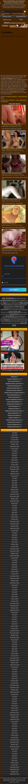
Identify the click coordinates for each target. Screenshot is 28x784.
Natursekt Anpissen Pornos (13, 411)
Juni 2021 (14, 508)
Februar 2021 (14, 517)
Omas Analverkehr (13, 413)
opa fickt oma (20, 319)
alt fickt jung (23, 298)
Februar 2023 (14, 462)
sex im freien (7, 323)
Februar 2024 (14, 437)
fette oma (24, 302)
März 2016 (15, 651)
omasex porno (13, 319)
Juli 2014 (14, 696)
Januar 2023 (14, 464)
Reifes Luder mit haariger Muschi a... (12, 149)
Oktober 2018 (14, 580)
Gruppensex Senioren (13, 404)
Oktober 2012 (14, 744)
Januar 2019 (14, 574)
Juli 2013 (14, 724)
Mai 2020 (14, 537)
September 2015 (14, 664)
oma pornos (21, 318)
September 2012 (14, 746)
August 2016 (14, 639)
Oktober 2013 (14, 717)
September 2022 (14, 473)
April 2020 (14, 539)
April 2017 (14, 621)
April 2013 (14, 730)
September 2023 (14, 446)
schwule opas (19, 203)
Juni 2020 (14, 535)
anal (6, 252)
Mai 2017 (14, 619)
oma (17, 252)
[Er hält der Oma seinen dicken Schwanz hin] (13, 114)
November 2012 (14, 742)
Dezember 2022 (14, 467)
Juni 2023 (14, 453)
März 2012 (15, 760)
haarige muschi (18, 309)
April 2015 (14, 676)
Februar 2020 (14, 544)
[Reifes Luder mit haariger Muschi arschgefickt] (13, 139)
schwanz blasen (8, 321)
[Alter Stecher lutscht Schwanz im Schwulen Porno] (13, 189)
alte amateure (8, 298)
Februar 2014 (14, 708)
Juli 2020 (14, 533)
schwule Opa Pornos (13, 422)
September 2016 (14, 637)
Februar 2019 (14, 571)
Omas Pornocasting (13, 415)
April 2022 (14, 485)
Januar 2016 (14, 655)
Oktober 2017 (14, 608)
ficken (9, 252)
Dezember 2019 (14, 548)
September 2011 (14, 774)
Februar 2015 (14, 680)
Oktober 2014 (14, 690)
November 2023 (14, 442)
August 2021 (14, 503)
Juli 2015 (14, 669)
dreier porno (9, 303)
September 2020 (14, 528)
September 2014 (14, 692)
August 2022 (14, 476)
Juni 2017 (14, 617)
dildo (5, 303)
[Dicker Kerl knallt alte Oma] (13, 214)
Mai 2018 (14, 592)
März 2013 (15, 733)
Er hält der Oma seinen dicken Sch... (12, 124)
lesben (22, 312)
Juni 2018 (14, 589)
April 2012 (14, 758)
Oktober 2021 (14, 498)
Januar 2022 (14, 492)
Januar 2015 (14, 683)
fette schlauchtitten (20, 227)
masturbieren (14, 314)
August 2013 (14, 721)
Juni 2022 (14, 480)
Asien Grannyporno (13, 381)
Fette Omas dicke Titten (13, 390)
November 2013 (14, 715)
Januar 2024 (14, 439)
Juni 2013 (14, 726)
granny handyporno (16, 308)
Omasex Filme (7, 16)
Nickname (7, 274)
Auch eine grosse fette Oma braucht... (12, 173)
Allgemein (14, 376)
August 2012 (14, 749)
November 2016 (14, 633)
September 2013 (14, 719)
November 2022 (14, 469)
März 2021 (15, 514)
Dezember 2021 (14, 494)
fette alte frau (15, 303)
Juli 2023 (14, 451)
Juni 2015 (14, 671)
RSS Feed (14, 13)
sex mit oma (4, 101)
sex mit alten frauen (21, 100)
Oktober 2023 (14, 444)
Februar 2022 (14, 489)
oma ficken (12, 100)
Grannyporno (14, 91)
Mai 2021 (14, 510)
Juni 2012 (14, 753)
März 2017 (15, 624)
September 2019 (14, 555)
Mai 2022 (14, 483)
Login (3, 14)
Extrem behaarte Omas (13, 388)
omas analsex (16, 153)
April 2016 (14, 649)
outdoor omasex (13, 417)
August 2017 (14, 612)
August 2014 (14, 694)
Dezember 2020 (14, 521)
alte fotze (7, 128)
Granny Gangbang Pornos (13, 399)
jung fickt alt (13, 128)
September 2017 (14, 610)
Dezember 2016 (14, 630)
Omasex (19, 128)
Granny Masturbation (13, 401)
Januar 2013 (14, 737)
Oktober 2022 (14, 471)
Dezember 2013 (14, 712)
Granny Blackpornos (13, 395)
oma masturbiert (13, 318)
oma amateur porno (18, 177)
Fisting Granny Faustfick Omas (14, 392)
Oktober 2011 (14, 771)
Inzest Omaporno (14, 406)
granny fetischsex (13, 397)
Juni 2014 (14, 699)
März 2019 (15, 569)
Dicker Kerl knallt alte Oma (9, 223)
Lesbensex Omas (13, 408)
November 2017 (14, 605)
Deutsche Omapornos (13, 386)
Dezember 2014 (14, 685)
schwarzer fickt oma (16, 321)
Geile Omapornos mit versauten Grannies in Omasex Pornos (14, 2)
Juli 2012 (14, 751)
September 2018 (14, 583)
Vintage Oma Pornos (13, 426)
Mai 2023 (14, 455)
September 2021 (14, 501)
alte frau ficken (8, 177)
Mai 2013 (14, 728)
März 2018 (15, 596)
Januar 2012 (14, 765)
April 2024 (14, 435)
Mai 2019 (14, 564)
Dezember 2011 (14, 767)
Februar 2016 (14, 653)
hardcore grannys (4, 312)
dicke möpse (20, 300)
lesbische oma (6, 314)
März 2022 (15, 487)
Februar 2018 (14, 599)
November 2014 (14, 687)
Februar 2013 (14, 735)
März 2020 (15, 542)
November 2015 (14, 660)
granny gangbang (14, 306)
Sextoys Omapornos (13, 424)
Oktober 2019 (14, 553)
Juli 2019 (14, 560)
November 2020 (14, 523)
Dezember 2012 (14, 740)
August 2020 (14, 530)
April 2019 (14, 567)
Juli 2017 (14, 614)
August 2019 (14, 558)
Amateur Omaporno (11, 96)
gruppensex (11, 309)
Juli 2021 (14, 505)
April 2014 (14, 703)
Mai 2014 (14, 701)
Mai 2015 (14, 674)
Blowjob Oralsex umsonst (13, 383)
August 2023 (14, 448)
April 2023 (14, 458)
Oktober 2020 (14, 526)
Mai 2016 (14, 646)
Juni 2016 (14, 644)
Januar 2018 (14, 601)
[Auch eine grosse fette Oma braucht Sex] (13, 164)
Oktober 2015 (14, 662)
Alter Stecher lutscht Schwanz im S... (12, 199)
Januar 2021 (14, 519)
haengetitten (24, 309)
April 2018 (14, 594)
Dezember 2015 (14, 658)
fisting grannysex (18, 304)
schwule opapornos (10, 203)
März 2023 (15, 460)
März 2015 (15, 678)
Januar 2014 (14, 710)
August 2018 (14, 585)
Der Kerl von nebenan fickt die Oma (11, 248)
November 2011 (14, 769)
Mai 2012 (14, 755)
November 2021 (14, 496)
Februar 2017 (14, 626)
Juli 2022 (14, 478)
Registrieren (7, 13)
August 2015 (14, 667)
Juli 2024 (14, 432)
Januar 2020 (14, 546)
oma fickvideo (18, 316)
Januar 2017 (14, 628)
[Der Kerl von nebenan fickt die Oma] (13, 238)
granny (13, 252)
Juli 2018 (14, 587)
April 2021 (14, 512)
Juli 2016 (14, 642)
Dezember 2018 (14, 576)
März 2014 (15, 705)
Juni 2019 (14, 562)
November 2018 (14, 578)
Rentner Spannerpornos (13, 420)
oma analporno (9, 153)
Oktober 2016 (14, 635)
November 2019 (14, 551)
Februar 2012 (14, 762)
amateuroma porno (10, 227)
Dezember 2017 (14, 603)
